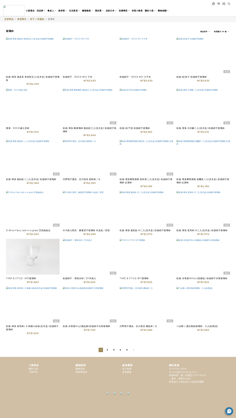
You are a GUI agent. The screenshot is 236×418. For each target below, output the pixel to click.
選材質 (98, 10)
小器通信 (30, 10)
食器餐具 (21, 19)
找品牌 (40, 10)
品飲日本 (110, 10)
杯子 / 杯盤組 (37, 19)
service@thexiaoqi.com (183, 372)
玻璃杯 (51, 19)
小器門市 (33, 372)
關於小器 (149, 10)
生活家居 (73, 10)
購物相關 (162, 10)
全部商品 (9, 19)
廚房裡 (61, 10)
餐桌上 (51, 10)
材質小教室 (137, 10)
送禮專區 (123, 10)
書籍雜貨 (86, 10)
